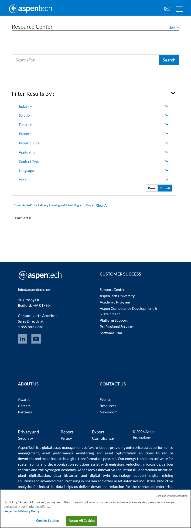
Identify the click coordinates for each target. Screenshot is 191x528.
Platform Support (114, 320)
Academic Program (115, 302)
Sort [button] (172, 27)
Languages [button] (27, 170)
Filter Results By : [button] (33, 93)
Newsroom (108, 412)
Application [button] (27, 152)
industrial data (51, 486)
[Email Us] (167, 8)
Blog (88, 205)
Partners (25, 412)
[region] (95, 509)
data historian (66, 475)
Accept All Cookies (82, 520)
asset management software (75, 447)
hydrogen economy (60, 469)
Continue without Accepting (172, 495)
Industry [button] (25, 106)
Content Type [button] (29, 161)
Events (105, 399)
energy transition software (146, 458)
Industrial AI (126, 469)
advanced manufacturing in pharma (68, 481)
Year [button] (22, 180)
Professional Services (116, 326)
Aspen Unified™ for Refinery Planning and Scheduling (46, 205)
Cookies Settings (47, 520)
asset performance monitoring (68, 453)
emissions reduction (125, 464)
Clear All (102, 205)
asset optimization (120, 453)
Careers (24, 405)
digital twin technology (110, 475)
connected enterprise (155, 486)
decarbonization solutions (69, 464)
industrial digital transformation (76, 458)
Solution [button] (25, 115)
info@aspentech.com (34, 289)
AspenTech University (117, 295)
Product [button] (25, 134)
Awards (24, 399)
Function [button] (25, 125)
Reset (152, 188)
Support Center (112, 289)
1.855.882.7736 (30, 326)
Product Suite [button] (29, 143)
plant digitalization (34, 475)
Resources (108, 405)
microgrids (151, 464)
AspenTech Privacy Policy (22, 511)
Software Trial (111, 332)
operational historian (155, 469)
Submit (165, 188)
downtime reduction (107, 486)
